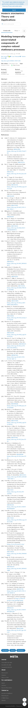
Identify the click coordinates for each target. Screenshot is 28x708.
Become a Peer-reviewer (7, 687)
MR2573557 (10, 490)
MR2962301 (10, 505)
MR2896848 (14, 404)
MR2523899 (14, 301)
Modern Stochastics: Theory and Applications (12, 17)
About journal (5, 672)
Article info (6, 31)
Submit (3, 683)
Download (20, 650)
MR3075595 (14, 205)
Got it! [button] (14, 10)
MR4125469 (19, 628)
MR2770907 (10, 518)
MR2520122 (22, 475)
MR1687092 (14, 355)
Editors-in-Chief (5, 677)
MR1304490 (10, 196)
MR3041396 (10, 332)
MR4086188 (19, 454)
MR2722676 (21, 286)
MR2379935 (10, 551)
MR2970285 (14, 420)
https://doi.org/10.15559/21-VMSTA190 (10, 61)
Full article (5, 650)
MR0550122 (10, 261)
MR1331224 (21, 162)
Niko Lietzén (4, 56)
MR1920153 (14, 276)
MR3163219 (14, 185)
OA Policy (4, 685)
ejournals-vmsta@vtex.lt (7, 693)
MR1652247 (10, 608)
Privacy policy (19, 706)
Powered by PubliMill (10, 706)
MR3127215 (10, 171)
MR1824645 (16, 149)
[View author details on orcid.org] (9, 56)
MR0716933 (14, 226)
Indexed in (4, 675)
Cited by (13, 650)
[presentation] (24, 121)
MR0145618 (10, 316)
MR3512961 (14, 437)
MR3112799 (20, 589)
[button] (24, 700)
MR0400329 (10, 566)
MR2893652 (10, 216)
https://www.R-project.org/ (15, 544)
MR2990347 (22, 344)
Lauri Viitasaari (15, 56)
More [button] (16, 31)
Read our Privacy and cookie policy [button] (12, 6)
